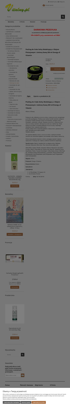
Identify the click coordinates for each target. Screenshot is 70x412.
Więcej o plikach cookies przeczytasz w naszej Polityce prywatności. (20, 399)
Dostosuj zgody (26, 402)
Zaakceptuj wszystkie (39, 402)
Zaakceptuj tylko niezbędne (11, 402)
